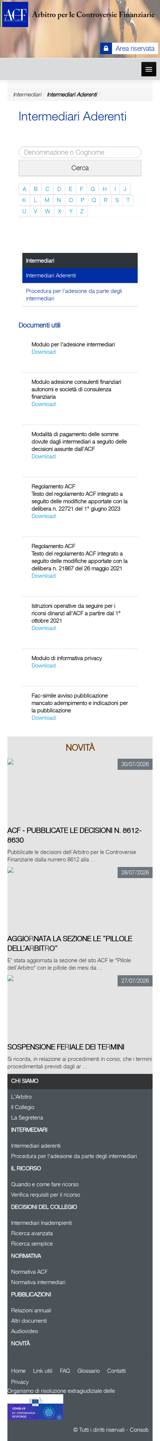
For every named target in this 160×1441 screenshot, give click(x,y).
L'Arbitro (21, 1096)
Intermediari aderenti (36, 1145)
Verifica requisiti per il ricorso (45, 1194)
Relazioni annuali (31, 1310)
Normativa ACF (29, 1271)
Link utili (42, 1370)
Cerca (80, 168)
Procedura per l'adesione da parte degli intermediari (74, 294)
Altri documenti (29, 1320)
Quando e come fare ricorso (45, 1184)
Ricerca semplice (32, 1243)
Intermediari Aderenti (72, 94)
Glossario (88, 1370)
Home (18, 1370)
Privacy (20, 1381)
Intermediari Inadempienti (41, 1222)
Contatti (116, 1370)
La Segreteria (27, 1117)
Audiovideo (24, 1331)
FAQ (65, 1370)
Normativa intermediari (38, 1282)
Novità (20, 1343)
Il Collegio (22, 1107)
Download (44, 351)
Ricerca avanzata (32, 1233)
